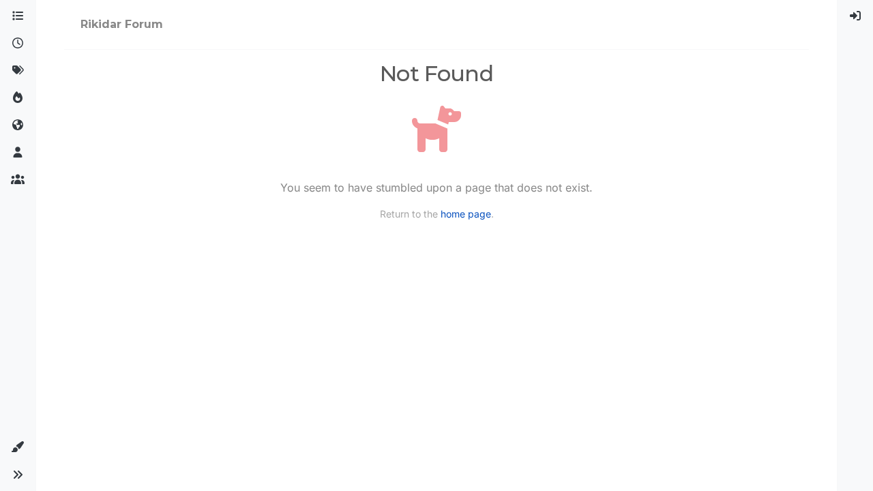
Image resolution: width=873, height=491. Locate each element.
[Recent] (17, 44)
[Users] (17, 153)
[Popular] (17, 98)
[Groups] (17, 180)
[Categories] (17, 16)
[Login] (855, 16)
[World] (17, 125)
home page (466, 214)
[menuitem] (855, 16)
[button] (17, 447)
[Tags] (17, 71)
